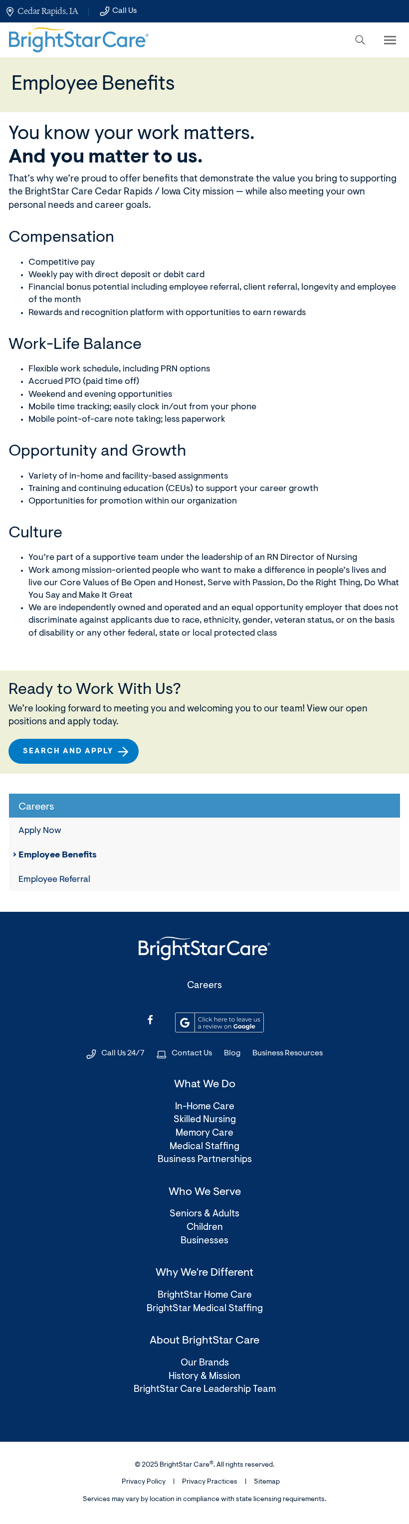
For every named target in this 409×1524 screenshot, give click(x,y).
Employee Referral (54, 879)
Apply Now (39, 831)
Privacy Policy (144, 1482)
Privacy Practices (209, 1482)
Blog (232, 1053)
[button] (360, 40)
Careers (204, 986)
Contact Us (192, 1053)
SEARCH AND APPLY (72, 755)
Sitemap (267, 1482)
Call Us (124, 11)
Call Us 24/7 (123, 1053)
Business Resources (287, 1053)
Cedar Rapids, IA (47, 10)
